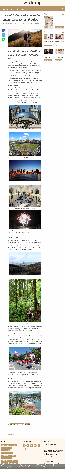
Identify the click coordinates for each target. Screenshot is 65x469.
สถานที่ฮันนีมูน (27, 424)
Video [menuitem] (17, 9)
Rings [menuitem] (14, 7)
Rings (14, 445)
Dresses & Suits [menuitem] (6, 7)
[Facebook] (24, 445)
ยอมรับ (61, 466)
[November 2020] (63, 14)
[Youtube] (35, 445)
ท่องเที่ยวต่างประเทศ (13, 424)
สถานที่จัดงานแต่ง (6, 458)
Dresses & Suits (5, 445)
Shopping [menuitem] (23, 9)
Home (2, 23)
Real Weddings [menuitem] (34, 7)
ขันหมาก (4, 463)
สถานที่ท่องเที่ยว (21, 424)
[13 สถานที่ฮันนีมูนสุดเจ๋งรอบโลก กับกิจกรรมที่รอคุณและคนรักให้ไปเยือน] (63, 32)
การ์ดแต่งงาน (14, 460)
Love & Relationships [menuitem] (45, 7)
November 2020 (59, 21)
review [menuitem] (12, 9)
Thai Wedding (5, 455)
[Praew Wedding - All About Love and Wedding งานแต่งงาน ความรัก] (32, 3)
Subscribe (59, 27)
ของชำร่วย (4, 460)
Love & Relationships (6, 453)
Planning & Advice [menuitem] (22, 7)
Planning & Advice (9, 23)
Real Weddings (5, 450)
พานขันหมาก (13, 463)
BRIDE (56, 45)
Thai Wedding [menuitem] (5, 9)
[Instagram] (28, 445)
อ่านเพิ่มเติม (29, 468)
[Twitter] (31, 445)
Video (13, 455)
